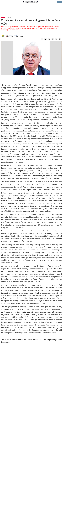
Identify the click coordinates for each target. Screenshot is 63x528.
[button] (2, 2)
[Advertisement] (31, 12)
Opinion (8, 17)
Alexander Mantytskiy (14, 35)
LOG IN (59, 1)
